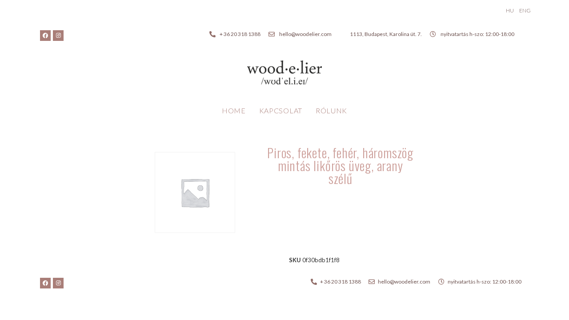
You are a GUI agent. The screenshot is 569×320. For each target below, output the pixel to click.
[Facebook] (45, 35)
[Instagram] (58, 35)
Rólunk (331, 110)
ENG (525, 10)
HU (510, 10)
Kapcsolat (280, 110)
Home (234, 110)
